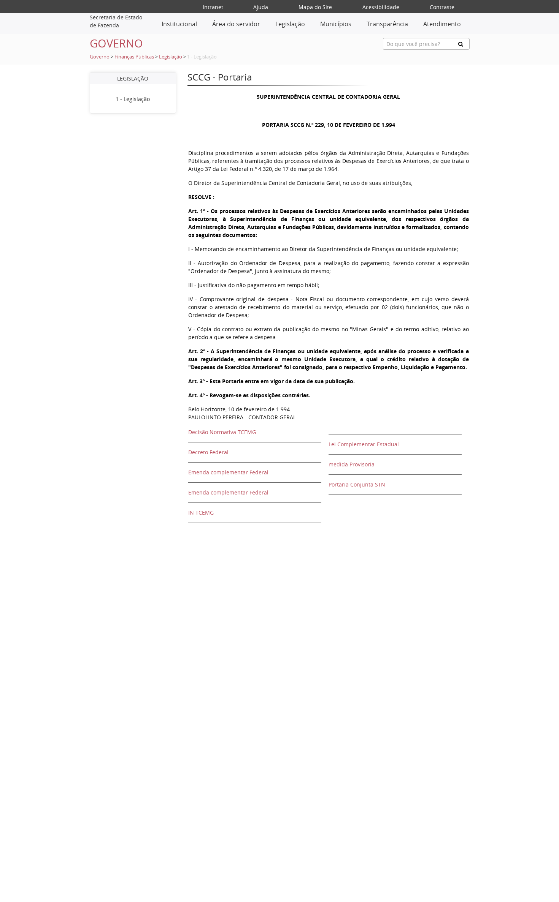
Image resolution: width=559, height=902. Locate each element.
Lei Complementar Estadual (364, 444)
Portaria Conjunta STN (357, 484)
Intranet (213, 7)
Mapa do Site (315, 7)
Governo (100, 57)
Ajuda (260, 7)
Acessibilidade (380, 7)
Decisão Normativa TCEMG (222, 432)
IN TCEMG (201, 512)
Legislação (170, 57)
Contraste (442, 7)
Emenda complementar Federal (228, 472)
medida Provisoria (352, 464)
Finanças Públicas (134, 57)
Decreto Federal (208, 452)
